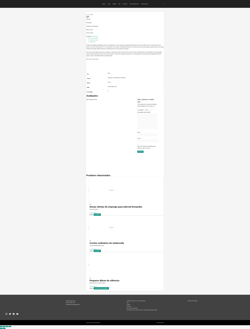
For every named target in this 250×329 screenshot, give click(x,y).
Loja (109, 3)
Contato (125, 3)
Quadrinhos (95, 36)
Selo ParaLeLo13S (134, 3)
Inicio (103, 3)
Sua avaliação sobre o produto (144, 112)
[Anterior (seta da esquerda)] (1, 328)
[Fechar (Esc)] (10, 326)
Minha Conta (144, 3)
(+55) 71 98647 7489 (70, 302)
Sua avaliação (140, 109)
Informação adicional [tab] (93, 40)
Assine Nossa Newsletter (132, 308)
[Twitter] (10, 313)
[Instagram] (6, 313)
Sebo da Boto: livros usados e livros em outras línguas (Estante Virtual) (142, 309)
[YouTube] (17, 313)
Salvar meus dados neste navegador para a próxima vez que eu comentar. (146, 147)
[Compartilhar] (7, 326)
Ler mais (97, 214)
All (89, 14)
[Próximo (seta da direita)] (4, 328)
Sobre (114, 3)
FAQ (119, 3)
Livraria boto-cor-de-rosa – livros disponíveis (136, 300)
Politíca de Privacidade (192, 300)
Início (87, 14)
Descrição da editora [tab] (93, 38)
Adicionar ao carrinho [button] (101, 288)
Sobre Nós (129, 306)
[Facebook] (13, 313)
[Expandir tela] (4, 326)
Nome (139, 132)
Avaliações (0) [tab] (92, 41)
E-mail (139, 138)
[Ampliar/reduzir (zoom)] (1, 326)
